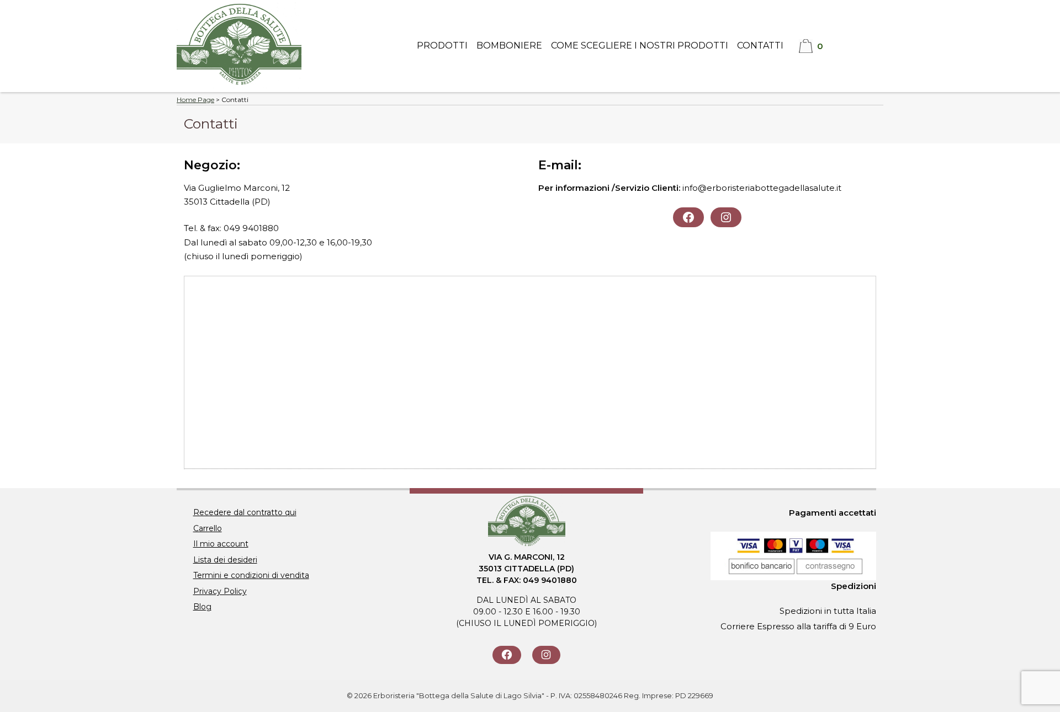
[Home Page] (239, 85)
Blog (202, 607)
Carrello (207, 528)
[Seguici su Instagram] (546, 655)
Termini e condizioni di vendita (251, 575)
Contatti (760, 45)
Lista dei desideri (225, 560)
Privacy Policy (220, 591)
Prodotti (442, 45)
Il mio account (220, 544)
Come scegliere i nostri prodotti (639, 45)
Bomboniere (509, 45)
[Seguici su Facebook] (506, 655)
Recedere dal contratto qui (244, 512)
